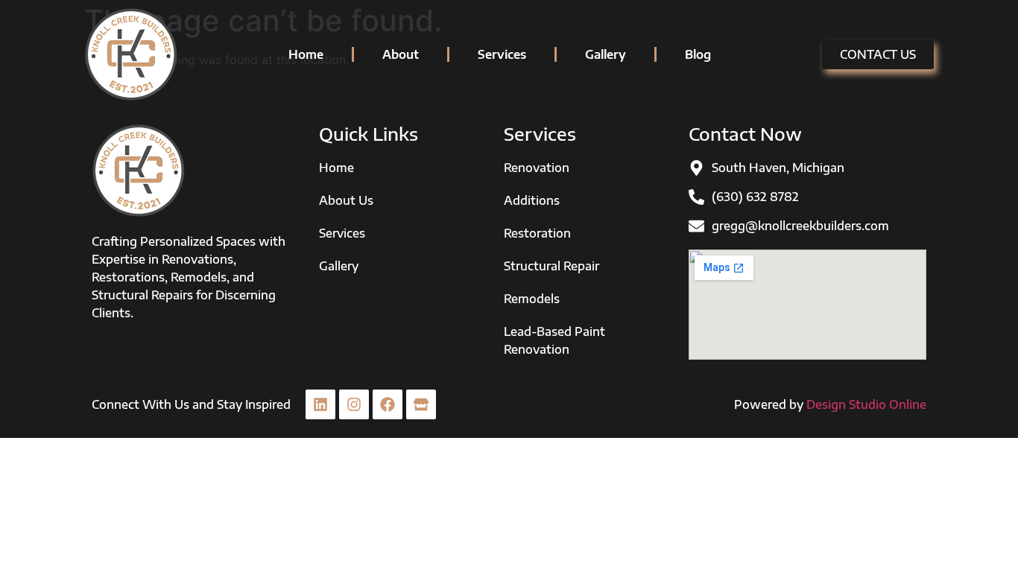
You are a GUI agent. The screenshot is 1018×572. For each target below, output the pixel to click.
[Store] (421, 404)
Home (305, 54)
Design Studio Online (866, 404)
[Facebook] (387, 404)
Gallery (605, 54)
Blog (698, 54)
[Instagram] (354, 404)
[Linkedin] (320, 404)
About (400, 54)
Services (502, 54)
